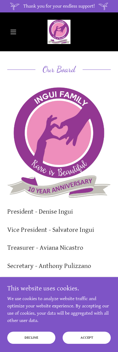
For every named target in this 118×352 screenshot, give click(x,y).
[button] (15, 32)
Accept (86, 338)
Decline (31, 338)
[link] (59, 32)
